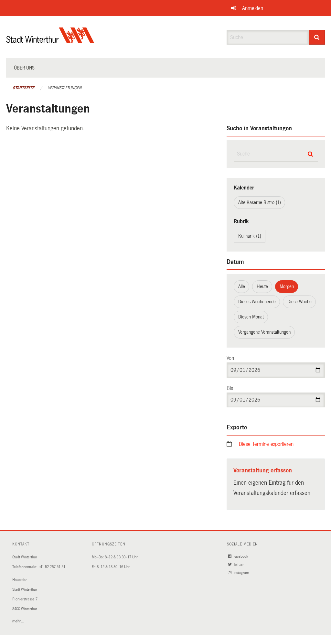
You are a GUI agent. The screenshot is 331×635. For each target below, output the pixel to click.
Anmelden (252, 8)
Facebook (241, 556)
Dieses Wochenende (257, 301)
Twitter (239, 565)
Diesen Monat (251, 316)
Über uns (24, 67)
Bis (230, 388)
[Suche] (317, 37)
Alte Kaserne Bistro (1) (259, 202)
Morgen (287, 286)
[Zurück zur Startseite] (50, 41)
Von (230, 358)
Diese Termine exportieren (266, 444)
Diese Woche (299, 301)
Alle (241, 286)
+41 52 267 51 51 (51, 567)
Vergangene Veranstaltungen (264, 332)
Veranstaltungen (64, 88)
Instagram (241, 573)
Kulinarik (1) (249, 236)
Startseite (23, 88)
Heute (262, 286)
